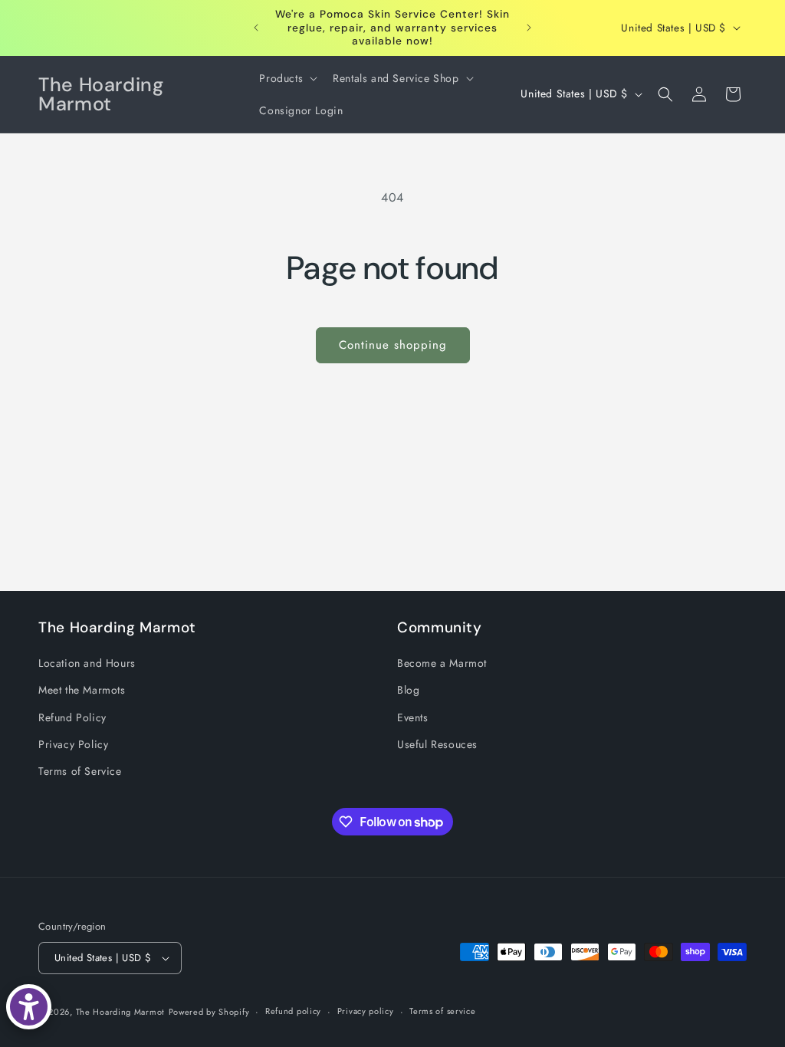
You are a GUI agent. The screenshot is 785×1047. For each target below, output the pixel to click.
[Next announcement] (529, 27)
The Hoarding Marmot (120, 1012)
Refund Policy (72, 717)
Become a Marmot (442, 663)
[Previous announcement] (256, 27)
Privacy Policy (73, 744)
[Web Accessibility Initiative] (28, 1007)
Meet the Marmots (82, 689)
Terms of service (442, 1011)
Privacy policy (365, 1011)
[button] (287, 78)
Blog (408, 689)
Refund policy (293, 1011)
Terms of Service (80, 771)
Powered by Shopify (209, 1012)
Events (413, 717)
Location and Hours (87, 663)
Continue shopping (393, 344)
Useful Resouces (437, 744)
